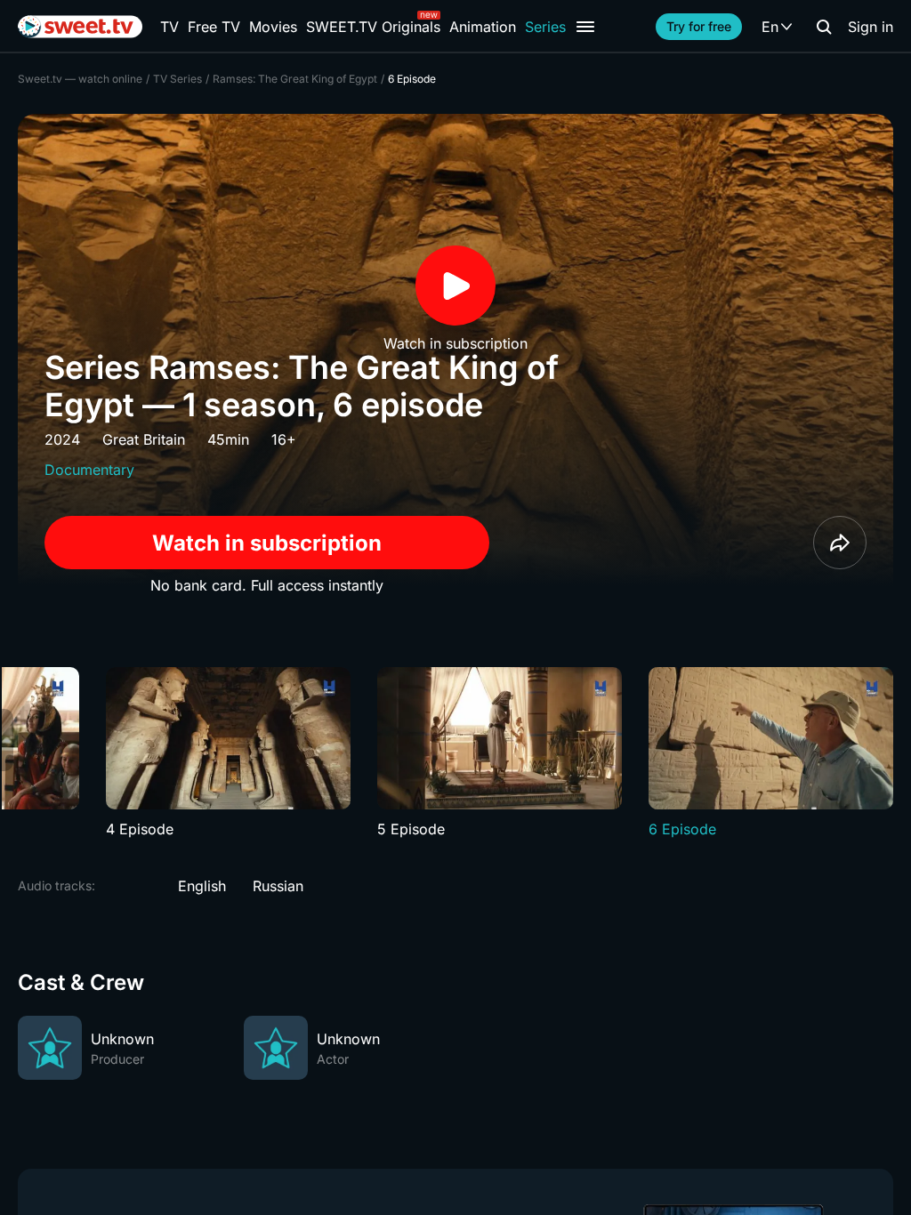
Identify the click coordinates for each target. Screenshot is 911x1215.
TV (169, 27)
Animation (482, 27)
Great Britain (143, 439)
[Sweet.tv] (80, 26)
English (202, 886)
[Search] (823, 26)
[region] (455, 753)
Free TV (214, 27)
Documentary (89, 470)
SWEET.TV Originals (373, 27)
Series (545, 27)
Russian (278, 886)
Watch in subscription (267, 543)
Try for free (698, 26)
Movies (273, 27)
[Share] (840, 542)
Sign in (870, 27)
